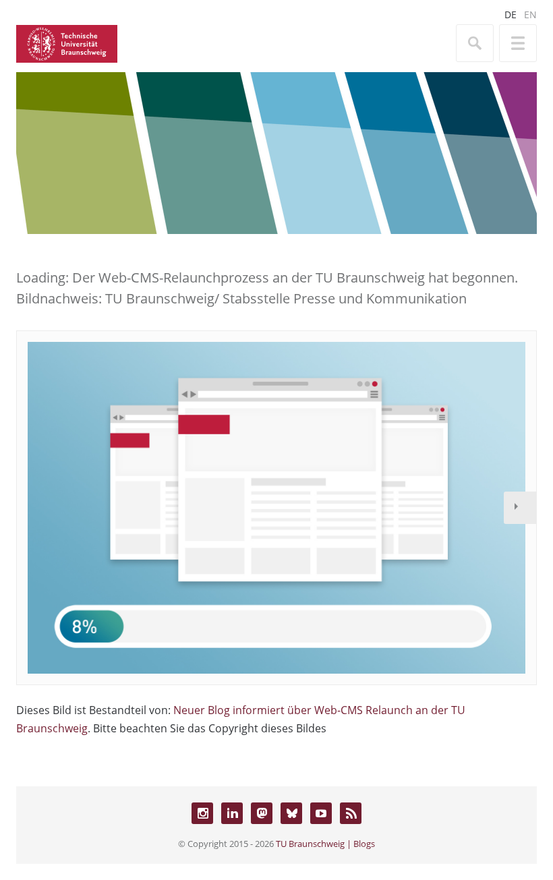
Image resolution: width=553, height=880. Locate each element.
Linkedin (232, 813)
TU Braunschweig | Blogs (325, 844)
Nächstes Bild (520, 508)
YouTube (321, 813)
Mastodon (261, 813)
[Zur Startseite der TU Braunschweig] (66, 42)
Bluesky (291, 813)
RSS (350, 813)
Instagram (202, 813)
